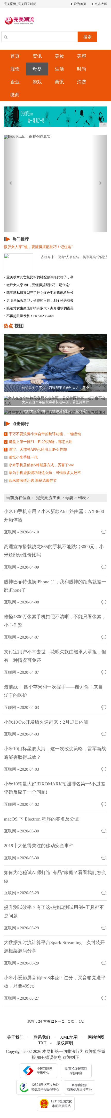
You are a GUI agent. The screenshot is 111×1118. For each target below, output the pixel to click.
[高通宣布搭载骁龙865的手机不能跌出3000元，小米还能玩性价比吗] (104, 567)
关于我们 (15, 1037)
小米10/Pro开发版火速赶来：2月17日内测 (46, 722)
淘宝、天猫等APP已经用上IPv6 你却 (36, 449)
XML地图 (69, 1037)
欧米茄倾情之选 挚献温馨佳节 (31, 481)
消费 (81, 82)
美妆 (59, 56)
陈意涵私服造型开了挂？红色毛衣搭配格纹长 (39, 293)
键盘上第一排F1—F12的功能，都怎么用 (39, 442)
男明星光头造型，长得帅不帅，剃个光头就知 (39, 300)
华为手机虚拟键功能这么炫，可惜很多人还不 (43, 473)
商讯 (59, 82)
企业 (15, 82)
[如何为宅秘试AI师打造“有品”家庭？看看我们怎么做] (104, 892)
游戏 (37, 82)
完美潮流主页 (48, 497)
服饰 (15, 69)
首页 (15, 56)
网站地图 (96, 1037)
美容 (81, 56)
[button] (11, 183)
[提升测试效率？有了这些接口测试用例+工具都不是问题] (104, 928)
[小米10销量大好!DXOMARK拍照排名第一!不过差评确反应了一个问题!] (104, 804)
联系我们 (42, 1037)
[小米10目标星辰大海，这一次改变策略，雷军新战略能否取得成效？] (104, 769)
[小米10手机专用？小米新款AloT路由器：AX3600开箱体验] (104, 532)
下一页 (59, 1021)
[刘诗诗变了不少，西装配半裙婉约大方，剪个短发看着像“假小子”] (55, 362)
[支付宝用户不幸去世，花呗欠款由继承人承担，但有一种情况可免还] (104, 672)
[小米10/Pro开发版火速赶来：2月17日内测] (104, 734)
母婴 (37, 69)
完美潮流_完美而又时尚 (20, 4)
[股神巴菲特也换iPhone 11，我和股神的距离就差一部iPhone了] (104, 602)
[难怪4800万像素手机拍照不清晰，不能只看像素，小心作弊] (104, 637)
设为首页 (79, 4)
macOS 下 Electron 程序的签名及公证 (41, 819)
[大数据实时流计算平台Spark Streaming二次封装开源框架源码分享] (104, 963)
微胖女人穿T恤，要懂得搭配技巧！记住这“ (37, 285)
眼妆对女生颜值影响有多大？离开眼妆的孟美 (39, 308)
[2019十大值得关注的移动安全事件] (104, 858)
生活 (59, 69)
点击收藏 (100, 4)
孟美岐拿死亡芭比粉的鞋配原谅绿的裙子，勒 (39, 277)
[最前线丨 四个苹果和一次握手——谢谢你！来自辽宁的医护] (104, 707)
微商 (15, 94)
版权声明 (65, 1043)
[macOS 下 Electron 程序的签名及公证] (104, 831)
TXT (42, 1043)
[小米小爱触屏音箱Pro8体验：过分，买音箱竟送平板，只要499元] (104, 998)
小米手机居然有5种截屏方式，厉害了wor (39, 465)
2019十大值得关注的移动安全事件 (39, 845)
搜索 (87, 37)
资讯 (37, 56)
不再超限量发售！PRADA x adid (29, 316)
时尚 (81, 69)
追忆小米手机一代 (21, 457)
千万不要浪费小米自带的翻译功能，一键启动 (43, 434)
